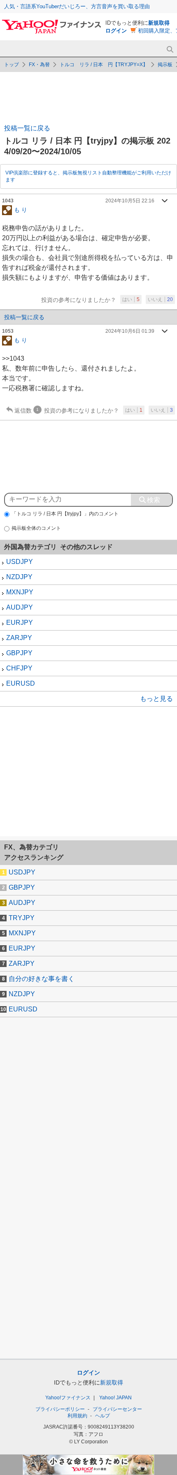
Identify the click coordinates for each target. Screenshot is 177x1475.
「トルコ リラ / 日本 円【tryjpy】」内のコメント (65, 514)
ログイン (116, 31)
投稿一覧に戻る (27, 128)
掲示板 (165, 64)
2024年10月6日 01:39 (129, 331)
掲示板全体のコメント (36, 528)
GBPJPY (19, 652)
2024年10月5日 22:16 (129, 201)
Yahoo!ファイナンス (68, 1398)
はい (131, 299)
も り (20, 209)
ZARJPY (19, 637)
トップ (11, 64)
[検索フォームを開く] (170, 49)
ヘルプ (102, 1416)
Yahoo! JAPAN (115, 1398)
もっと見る (156, 698)
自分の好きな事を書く (42, 978)
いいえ (160, 299)
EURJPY (19, 622)
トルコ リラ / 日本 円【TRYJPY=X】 (104, 64)
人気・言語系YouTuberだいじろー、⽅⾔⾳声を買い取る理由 (77, 6)
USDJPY (19, 561)
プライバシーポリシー (60, 1409)
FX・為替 (39, 64)
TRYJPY (22, 917)
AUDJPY (19, 607)
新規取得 (159, 23)
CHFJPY (19, 668)
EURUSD (20, 683)
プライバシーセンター (117, 1409)
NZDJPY (19, 576)
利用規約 (77, 1416)
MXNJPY (19, 592)
